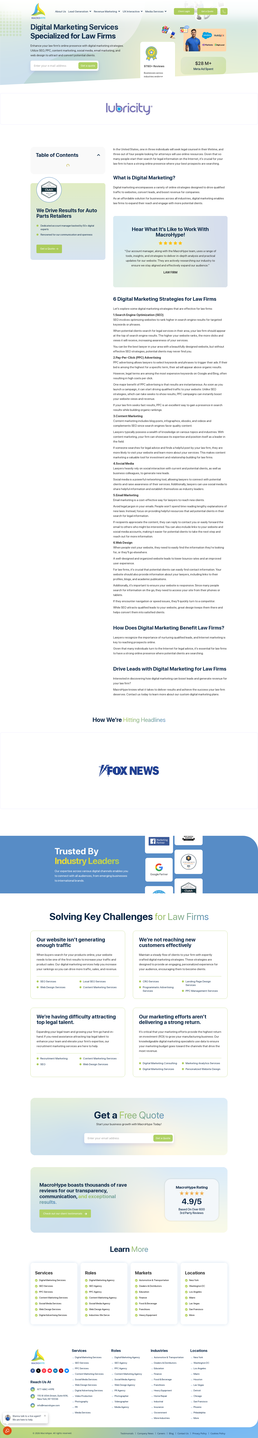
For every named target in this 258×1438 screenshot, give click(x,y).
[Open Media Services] (165, 11)
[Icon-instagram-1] (44, 1370)
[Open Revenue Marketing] (119, 11)
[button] (98, 155)
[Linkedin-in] (55, 1370)
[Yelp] (61, 1370)
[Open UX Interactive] (141, 11)
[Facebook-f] (32, 1370)
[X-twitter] (38, 1370)
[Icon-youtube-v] (49, 1370)
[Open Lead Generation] (90, 11)
